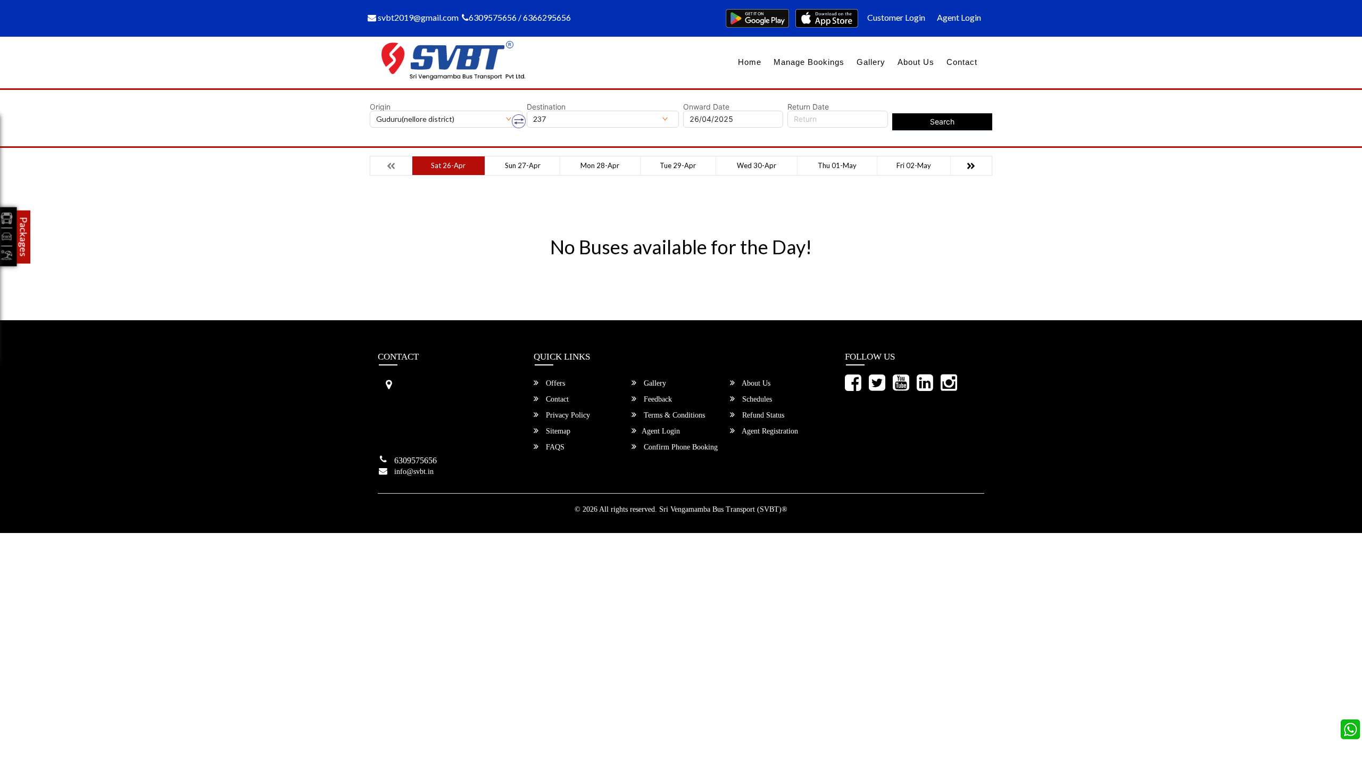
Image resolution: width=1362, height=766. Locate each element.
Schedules (756, 399)
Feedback (657, 399)
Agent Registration (769, 431)
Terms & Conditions (673, 415)
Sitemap (557, 431)
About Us (916, 61)
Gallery (871, 61)
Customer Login (896, 17)
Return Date (808, 107)
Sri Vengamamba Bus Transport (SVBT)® (723, 509)
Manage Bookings (809, 61)
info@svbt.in (414, 472)
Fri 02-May (913, 165)
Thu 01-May (837, 165)
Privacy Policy (567, 415)
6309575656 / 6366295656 (520, 17)
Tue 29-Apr (678, 165)
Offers (554, 383)
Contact (961, 61)
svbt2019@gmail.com (417, 17)
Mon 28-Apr (599, 165)
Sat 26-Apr (448, 165)
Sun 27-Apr (523, 165)
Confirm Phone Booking (680, 447)
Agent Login (959, 17)
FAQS (554, 447)
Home (749, 61)
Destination (546, 107)
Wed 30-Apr (756, 165)
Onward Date (706, 107)
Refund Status (762, 415)
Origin (380, 107)
